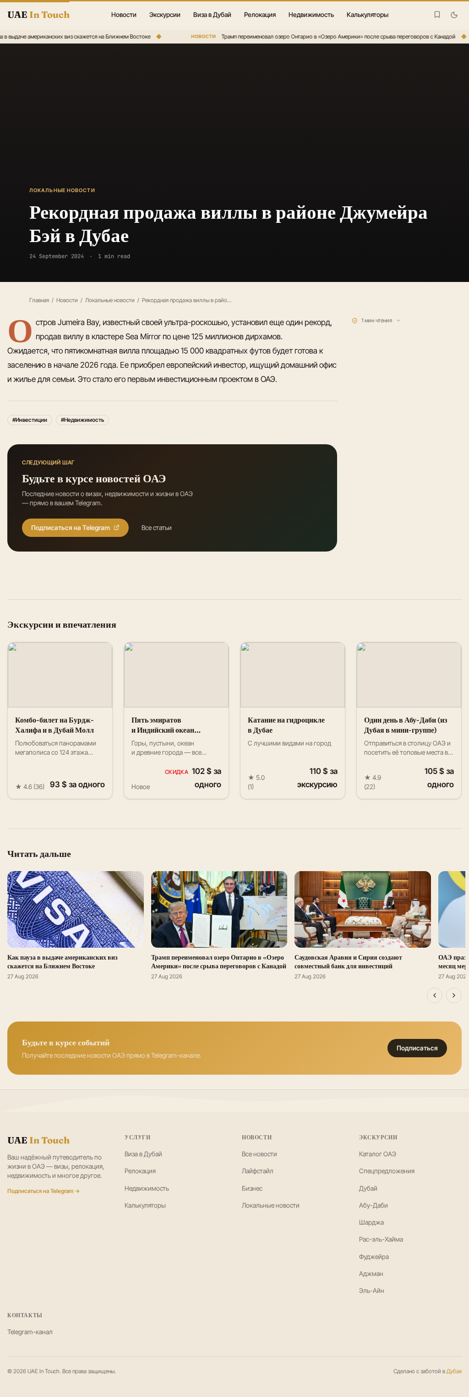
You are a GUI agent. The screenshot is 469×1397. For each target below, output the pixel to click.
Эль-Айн (371, 1290)
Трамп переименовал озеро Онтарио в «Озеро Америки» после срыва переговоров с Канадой (332, 36)
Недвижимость (311, 14)
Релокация (260, 14)
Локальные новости (110, 300)
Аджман (371, 1273)
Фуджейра (374, 1256)
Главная (39, 300)
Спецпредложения (386, 1171)
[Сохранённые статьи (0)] (437, 14)
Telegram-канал (30, 1332)
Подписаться (417, 1048)
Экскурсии (164, 14)
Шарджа (371, 1222)
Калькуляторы (367, 14)
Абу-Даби (373, 1205)
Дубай (368, 1188)
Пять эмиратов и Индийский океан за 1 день (162, 730)
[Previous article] (434, 995)
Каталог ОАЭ (377, 1154)
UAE (38, 1140)
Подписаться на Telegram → (43, 1190)
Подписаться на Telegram (70, 527)
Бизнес (252, 1188)
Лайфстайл (257, 1171)
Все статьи (157, 527)
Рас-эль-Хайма (381, 1239)
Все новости (259, 1154)
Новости (123, 14)
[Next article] (454, 995)
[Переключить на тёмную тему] (454, 14)
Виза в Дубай (212, 14)
